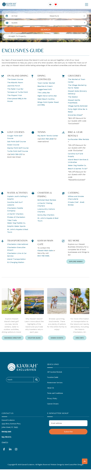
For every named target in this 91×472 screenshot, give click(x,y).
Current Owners (53, 404)
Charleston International (17, 244)
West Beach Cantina (46, 99)
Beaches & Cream (45, 86)
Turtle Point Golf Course (17, 151)
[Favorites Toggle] (55, 4)
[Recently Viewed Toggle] (50, 4)
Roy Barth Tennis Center (48, 136)
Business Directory (12, 338)
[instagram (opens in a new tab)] (16, 449)
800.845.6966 (6, 432)
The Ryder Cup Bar (15, 89)
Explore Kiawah (75, 261)
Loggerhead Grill (45, 89)
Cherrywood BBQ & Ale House (16, 99)
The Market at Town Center (76, 80)
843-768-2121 (16, 154)
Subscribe (68, 432)
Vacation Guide (34, 338)
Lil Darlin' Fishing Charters (45, 204)
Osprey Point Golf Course (18, 148)
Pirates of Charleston (16, 217)
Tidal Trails (12, 220)
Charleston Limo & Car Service (17, 254)
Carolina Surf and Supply (75, 155)
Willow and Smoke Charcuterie (76, 197)
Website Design (56, 464)
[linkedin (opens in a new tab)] (10, 449)
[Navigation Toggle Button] (86, 4)
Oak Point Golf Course (16, 141)
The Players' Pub (14, 95)
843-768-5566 (43, 256)
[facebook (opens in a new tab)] (4, 449)
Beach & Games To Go (77, 169)
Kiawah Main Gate (45, 250)
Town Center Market (46, 83)
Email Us (5, 442)
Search (45, 29)
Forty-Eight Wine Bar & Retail (77, 110)
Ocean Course (13, 145)
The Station (73, 97)
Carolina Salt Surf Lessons (14, 203)
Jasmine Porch (13, 86)
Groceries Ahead (75, 115)
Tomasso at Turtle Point (17, 92)
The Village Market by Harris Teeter (77, 86)
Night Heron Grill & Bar (47, 96)
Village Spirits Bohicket (77, 106)
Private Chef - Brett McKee (76, 203)
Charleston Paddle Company (15, 209)
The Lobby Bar (44, 93)
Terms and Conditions (55, 393)
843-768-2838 (47, 139)
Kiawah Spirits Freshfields (74, 101)
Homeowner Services (54, 382)
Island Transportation (16, 259)
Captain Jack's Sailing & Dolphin (17, 197)
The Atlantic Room (15, 82)
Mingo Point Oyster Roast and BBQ (48, 103)
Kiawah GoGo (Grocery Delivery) (77, 92)
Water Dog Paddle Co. (77, 165)
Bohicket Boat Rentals (47, 200)
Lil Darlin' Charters (15, 214)
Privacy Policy (52, 398)
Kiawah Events (57, 338)
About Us (50, 388)
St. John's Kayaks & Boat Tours (17, 230)
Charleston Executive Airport (16, 248)
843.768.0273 (6, 437)
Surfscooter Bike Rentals (78, 139)
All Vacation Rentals (54, 372)
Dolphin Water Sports (16, 226)
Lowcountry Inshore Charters (46, 210)
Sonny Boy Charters (46, 215)
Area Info (80, 338)
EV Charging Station (15, 262)
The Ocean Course (15, 79)
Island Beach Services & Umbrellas (78, 160)
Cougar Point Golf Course (14, 137)
